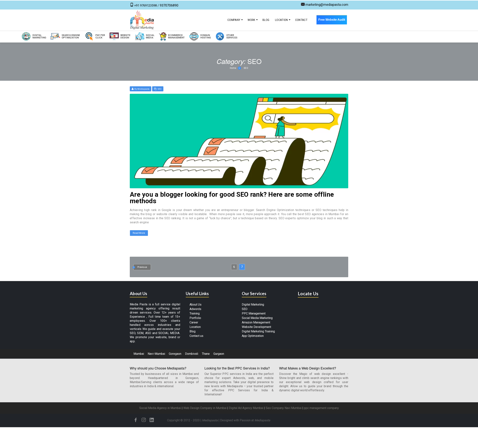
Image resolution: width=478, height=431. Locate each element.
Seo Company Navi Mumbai (284, 408)
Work (251, 19)
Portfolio (195, 318)
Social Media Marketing (257, 318)
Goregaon (175, 354)
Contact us (196, 336)
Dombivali (191, 354)
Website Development (256, 327)
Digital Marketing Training (258, 331)
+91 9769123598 (146, 5)
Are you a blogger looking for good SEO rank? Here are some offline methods (232, 198)
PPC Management (254, 313)
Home (233, 68)
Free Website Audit (331, 19)
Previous (142, 267)
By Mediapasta (141, 89)
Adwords (195, 309)
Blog (266, 19)
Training (195, 313)
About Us (195, 304)
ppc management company (321, 408)
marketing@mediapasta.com (326, 5)
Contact (301, 19)
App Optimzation (253, 336)
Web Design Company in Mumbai (204, 408)
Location (281, 19)
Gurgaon (218, 354)
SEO (246, 68)
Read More (139, 233)
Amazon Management (256, 322)
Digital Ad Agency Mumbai (246, 408)
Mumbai (139, 354)
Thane (206, 354)
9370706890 (169, 5)
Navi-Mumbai (156, 354)
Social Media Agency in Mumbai (160, 408)
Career (194, 322)
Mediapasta (210, 420)
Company (233, 19)
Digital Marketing (253, 304)
